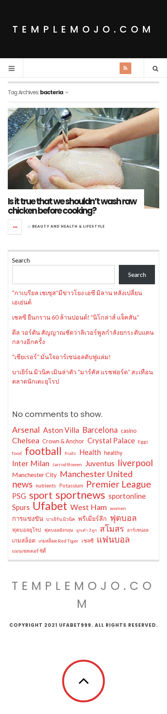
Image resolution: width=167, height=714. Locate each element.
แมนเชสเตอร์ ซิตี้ (29, 551)
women (118, 508)
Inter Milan (30, 463)
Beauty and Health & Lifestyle (68, 226)
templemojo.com (83, 29)
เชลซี (88, 541)
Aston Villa (61, 430)
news (22, 484)
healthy (113, 452)
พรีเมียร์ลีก (92, 518)
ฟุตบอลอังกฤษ (58, 530)
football (43, 451)
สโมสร (112, 528)
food (17, 453)
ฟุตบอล (123, 517)
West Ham (88, 507)
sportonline (127, 496)
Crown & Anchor (63, 441)
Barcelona (100, 429)
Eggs (143, 441)
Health (90, 452)
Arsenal (26, 429)
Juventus (100, 463)
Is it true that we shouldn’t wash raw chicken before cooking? (72, 206)
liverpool (135, 462)
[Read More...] (15, 227)
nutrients (46, 485)
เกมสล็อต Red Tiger (58, 541)
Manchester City (34, 474)
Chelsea (25, 440)
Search (21, 260)
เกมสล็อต (23, 540)
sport (40, 495)
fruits (70, 453)
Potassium (71, 485)
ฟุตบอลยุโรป (26, 530)
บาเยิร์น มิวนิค (60, 519)
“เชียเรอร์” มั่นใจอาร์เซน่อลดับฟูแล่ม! (61, 356)
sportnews (80, 495)
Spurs (21, 507)
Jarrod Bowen (67, 464)
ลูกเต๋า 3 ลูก (86, 529)
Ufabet (50, 505)
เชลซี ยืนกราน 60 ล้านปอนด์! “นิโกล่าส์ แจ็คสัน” (75, 317)
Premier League (118, 484)
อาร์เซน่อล (137, 530)
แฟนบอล (113, 539)
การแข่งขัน (27, 518)
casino (129, 430)
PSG (19, 496)
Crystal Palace (111, 440)
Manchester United (96, 474)
